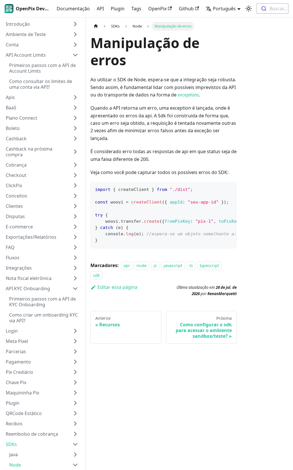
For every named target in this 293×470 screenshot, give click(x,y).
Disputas (15, 216)
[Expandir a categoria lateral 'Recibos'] (75, 423)
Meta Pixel (17, 341)
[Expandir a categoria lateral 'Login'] (75, 330)
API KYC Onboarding (28, 288)
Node (15, 465)
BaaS (11, 107)
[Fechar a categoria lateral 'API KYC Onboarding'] (75, 288)
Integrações (19, 268)
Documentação (73, 8)
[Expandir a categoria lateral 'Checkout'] (75, 175)
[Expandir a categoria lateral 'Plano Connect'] (75, 118)
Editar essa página (117, 287)
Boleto (13, 128)
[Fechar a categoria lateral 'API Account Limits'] (75, 55)
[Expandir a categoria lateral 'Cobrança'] (75, 164)
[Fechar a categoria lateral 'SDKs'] (75, 444)
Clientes (14, 206)
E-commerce (19, 227)
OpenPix (157, 8)
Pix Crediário (19, 372)
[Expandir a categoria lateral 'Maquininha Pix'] (75, 392)
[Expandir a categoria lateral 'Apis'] (75, 97)
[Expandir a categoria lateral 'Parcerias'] (75, 351)
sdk (96, 275)
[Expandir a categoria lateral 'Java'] (75, 454)
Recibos (14, 423)
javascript (173, 265)
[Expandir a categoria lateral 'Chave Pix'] (75, 382)
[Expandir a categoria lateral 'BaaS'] (75, 107)
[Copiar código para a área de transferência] (229, 189)
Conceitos (16, 196)
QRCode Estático (24, 413)
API (100, 8)
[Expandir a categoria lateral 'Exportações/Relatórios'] (75, 237)
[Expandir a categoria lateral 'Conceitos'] (75, 195)
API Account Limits (26, 55)
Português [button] (224, 8)
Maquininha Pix (22, 393)
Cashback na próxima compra (29, 152)
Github (186, 8)
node (141, 265)
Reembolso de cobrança (32, 434)
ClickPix (14, 185)
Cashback (16, 138)
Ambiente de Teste (26, 34)
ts (191, 265)
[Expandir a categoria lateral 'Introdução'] (75, 24)
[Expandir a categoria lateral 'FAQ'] (75, 247)
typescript (209, 265)
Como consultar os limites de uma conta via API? (40, 84)
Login (12, 331)
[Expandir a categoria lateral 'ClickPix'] (75, 185)
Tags (136, 8)
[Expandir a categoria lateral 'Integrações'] (75, 267)
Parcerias (16, 351)
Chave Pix (16, 382)
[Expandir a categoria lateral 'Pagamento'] (75, 361)
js (155, 265)
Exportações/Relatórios (31, 237)
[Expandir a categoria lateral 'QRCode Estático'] (75, 413)
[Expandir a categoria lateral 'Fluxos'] (75, 257)
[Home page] (95, 26)
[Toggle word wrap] (219, 189)
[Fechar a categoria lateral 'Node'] (75, 464)
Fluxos (12, 257)
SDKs (11, 444)
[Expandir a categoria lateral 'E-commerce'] (75, 226)
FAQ (10, 247)
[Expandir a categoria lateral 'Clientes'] (75, 206)
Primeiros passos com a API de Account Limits (42, 68)
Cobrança (16, 165)
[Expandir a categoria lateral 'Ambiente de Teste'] (75, 34)
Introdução (18, 24)
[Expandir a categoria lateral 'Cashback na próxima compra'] (75, 151)
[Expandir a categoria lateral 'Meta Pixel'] (75, 341)
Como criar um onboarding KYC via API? (43, 318)
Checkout (16, 175)
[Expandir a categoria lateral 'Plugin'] (75, 403)
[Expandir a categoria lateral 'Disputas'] (75, 216)
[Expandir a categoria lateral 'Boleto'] (75, 128)
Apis (10, 97)
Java (13, 454)
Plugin (117, 8)
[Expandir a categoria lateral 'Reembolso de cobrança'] (75, 434)
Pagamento (18, 362)
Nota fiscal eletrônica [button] (29, 278)
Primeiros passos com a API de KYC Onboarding (42, 302)
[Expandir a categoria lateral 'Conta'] (75, 44)
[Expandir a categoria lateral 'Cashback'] (75, 138)
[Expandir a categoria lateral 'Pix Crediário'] (75, 372)
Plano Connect (21, 118)
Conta (12, 45)
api (127, 265)
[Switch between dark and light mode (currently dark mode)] (248, 8)
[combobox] (272, 8)
